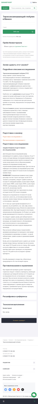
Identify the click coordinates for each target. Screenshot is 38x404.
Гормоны (30, 340)
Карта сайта (6, 375)
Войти (35, 2)
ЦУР (19, 377)
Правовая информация (9, 377)
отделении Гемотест (20, 46)
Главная (5, 340)
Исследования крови (20, 340)
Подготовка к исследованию (12, 136)
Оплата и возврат (17, 375)
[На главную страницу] (6, 2)
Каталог (5, 8)
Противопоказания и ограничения (13, 140)
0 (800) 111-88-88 (9, 351)
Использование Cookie (9, 379)
